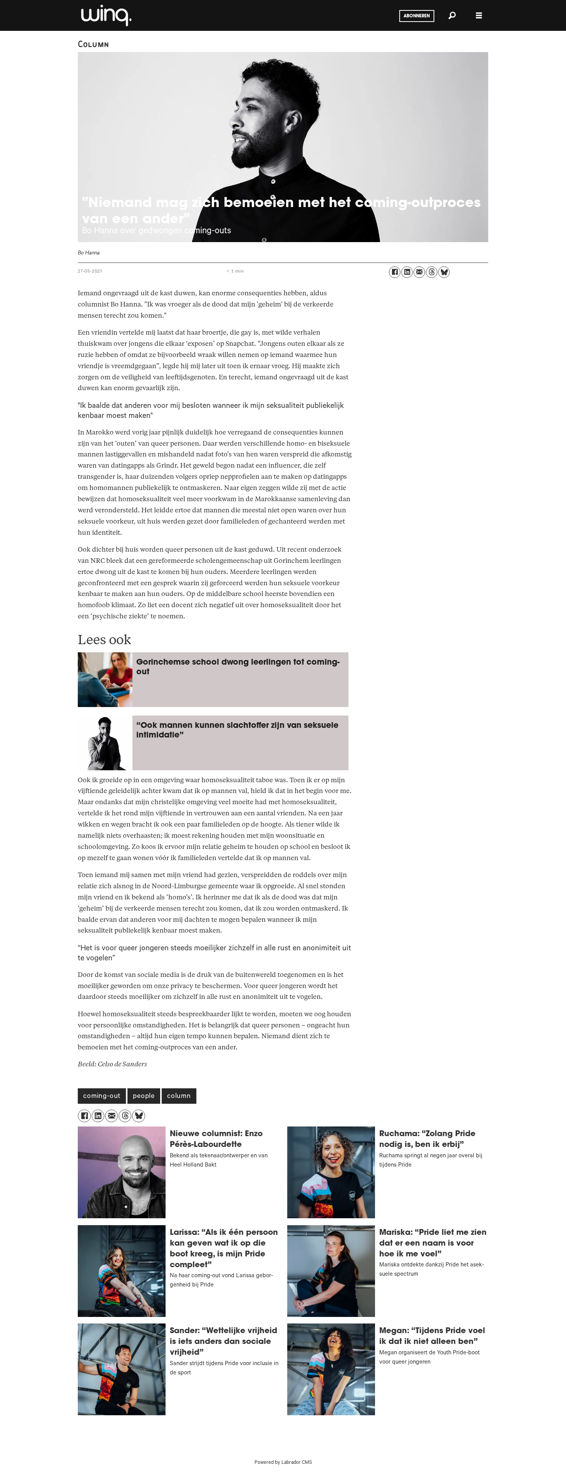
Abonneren (417, 16)
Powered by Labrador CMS (283, 1463)
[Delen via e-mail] (419, 272)
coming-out (102, 1097)
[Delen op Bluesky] (444, 272)
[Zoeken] (452, 15)
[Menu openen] (479, 15)
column (179, 1097)
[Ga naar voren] (105, 15)
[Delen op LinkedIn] (407, 272)
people (144, 1097)
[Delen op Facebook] (394, 272)
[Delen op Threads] (431, 272)
